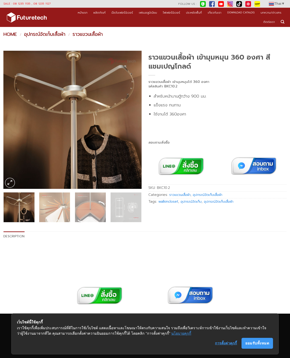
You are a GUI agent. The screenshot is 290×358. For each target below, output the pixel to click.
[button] (282, 21)
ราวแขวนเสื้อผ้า (87, 34)
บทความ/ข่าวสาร (271, 12)
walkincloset (168, 201)
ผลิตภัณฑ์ (99, 12)
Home (10, 34)
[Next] (133, 120)
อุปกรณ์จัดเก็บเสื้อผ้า (44, 34)
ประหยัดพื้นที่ (194, 12)
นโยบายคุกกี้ (181, 333)
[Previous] (12, 120)
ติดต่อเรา (269, 22)
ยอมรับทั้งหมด (257, 343)
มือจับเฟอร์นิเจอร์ (122, 12)
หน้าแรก (82, 12)
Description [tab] (13, 236)
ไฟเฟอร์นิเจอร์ (171, 12)
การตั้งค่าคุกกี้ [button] (226, 343)
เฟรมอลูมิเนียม (148, 12)
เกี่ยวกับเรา (214, 12)
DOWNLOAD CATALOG (241, 12)
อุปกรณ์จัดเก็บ (191, 201)
